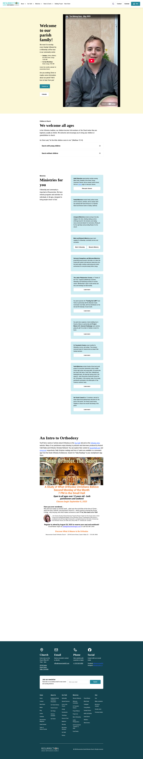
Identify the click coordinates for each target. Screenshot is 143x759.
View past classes (87, 188)
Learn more (87, 289)
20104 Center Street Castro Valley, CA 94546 (44, 667)
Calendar (44, 94)
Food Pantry (75, 731)
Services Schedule (53, 714)
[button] (23, 4)
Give (96, 698)
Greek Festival (43, 724)
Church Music (87, 698)
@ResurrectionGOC (98, 663)
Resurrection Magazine (43, 720)
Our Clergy (53, 711)
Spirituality (64, 698)
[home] (11, 4)
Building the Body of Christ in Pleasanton (55, 700)
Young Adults (87, 707)
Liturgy (63, 709)
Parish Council (54, 707)
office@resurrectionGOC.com (61, 663)
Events (41, 713)
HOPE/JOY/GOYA (88, 713)
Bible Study (86, 701)
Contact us (45, 86)
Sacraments (65, 712)
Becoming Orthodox (64, 728)
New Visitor (67, 4)
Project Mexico (76, 711)
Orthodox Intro (95, 443)
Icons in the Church (64, 705)
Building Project (59, 4)
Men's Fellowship (80, 247)
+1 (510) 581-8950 (78, 663)
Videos (80, 184)
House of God (65, 718)
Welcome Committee (75, 702)
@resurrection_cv (98, 665)
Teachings (64, 715)
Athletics (86, 719)
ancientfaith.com (95, 448)
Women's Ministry (94, 247)
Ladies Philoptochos (76, 720)
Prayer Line (75, 714)
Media (41, 707)
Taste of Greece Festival (43, 728)
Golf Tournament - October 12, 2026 (77, 726)
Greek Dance (87, 716)
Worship (64, 724)
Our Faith (77, 443)
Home (41, 698)
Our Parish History (55, 704)
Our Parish (53, 718)
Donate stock (98, 709)
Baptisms (64, 721)
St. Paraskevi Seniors (76, 706)
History (63, 735)
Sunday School (87, 710)
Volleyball (86, 704)
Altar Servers (87, 722)
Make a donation (99, 701)
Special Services (66, 701)
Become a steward (97, 705)
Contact (41, 701)
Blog (41, 710)
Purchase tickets (99, 712)
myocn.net (43, 450)
